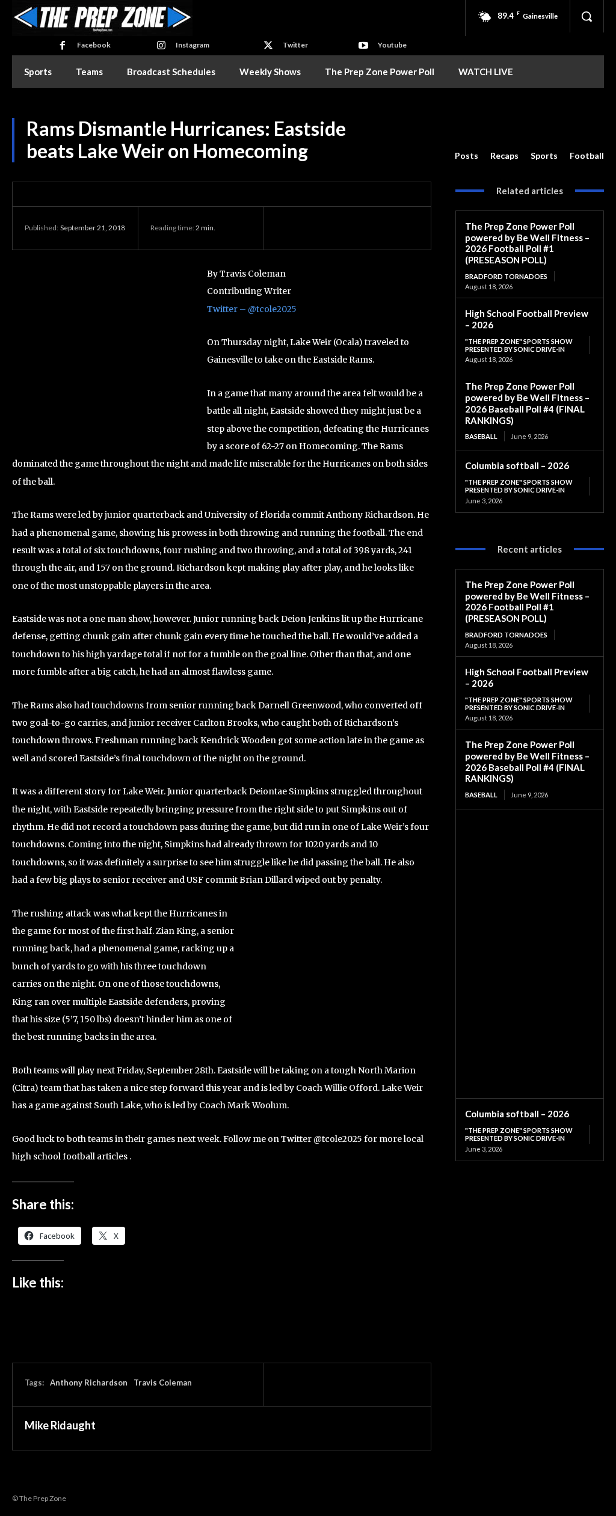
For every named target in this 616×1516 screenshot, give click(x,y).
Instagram (192, 44)
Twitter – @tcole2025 (252, 309)
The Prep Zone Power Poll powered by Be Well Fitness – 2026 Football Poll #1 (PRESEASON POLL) (527, 243)
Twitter (295, 44)
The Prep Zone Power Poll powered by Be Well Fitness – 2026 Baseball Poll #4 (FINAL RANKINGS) (527, 403)
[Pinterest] (343, 228)
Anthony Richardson (89, 1382)
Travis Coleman (163, 1382)
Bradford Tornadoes (506, 276)
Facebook (94, 44)
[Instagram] (161, 45)
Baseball (481, 436)
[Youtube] (363, 45)
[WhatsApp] (371, 228)
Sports (544, 155)
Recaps (504, 155)
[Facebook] (62, 45)
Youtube (392, 44)
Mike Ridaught (60, 1425)
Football (587, 155)
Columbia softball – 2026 (517, 465)
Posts (466, 155)
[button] (586, 16)
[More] (398, 228)
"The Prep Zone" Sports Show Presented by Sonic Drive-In (519, 345)
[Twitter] (268, 45)
